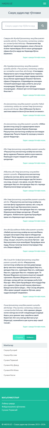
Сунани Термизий (11, 360)
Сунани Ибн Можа (11, 370)
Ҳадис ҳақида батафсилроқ (34, 57)
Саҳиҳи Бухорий (10, 350)
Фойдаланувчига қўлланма (13, 406)
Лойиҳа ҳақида (8, 403)
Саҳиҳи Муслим (10, 355)
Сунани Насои (9, 375)
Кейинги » (30, 337)
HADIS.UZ (7, 3)
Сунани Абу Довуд (11, 365)
